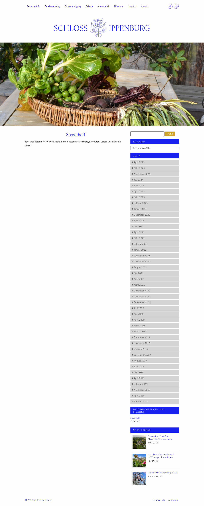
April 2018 (139, 395)
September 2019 (142, 354)
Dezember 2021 (142, 255)
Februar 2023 (141, 203)
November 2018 (142, 389)
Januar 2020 (140, 331)
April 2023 (139, 191)
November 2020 (142, 296)
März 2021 (139, 284)
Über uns (118, 6)
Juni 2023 (139, 185)
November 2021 (142, 261)
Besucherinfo (33, 6)
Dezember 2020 (142, 290)
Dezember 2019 (142, 337)
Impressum (172, 500)
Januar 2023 (140, 208)
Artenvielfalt (103, 6)
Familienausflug (52, 6)
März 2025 (139, 168)
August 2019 (140, 360)
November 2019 (142, 343)
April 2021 (139, 279)
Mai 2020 (138, 314)
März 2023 (139, 197)
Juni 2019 (139, 366)
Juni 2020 (139, 308)
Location (132, 6)
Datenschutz (159, 500)
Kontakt (144, 6)
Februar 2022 (141, 244)
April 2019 (139, 378)
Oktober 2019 (141, 349)
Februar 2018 (141, 401)
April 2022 (139, 232)
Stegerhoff (75, 134)
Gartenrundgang (73, 6)
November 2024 (142, 173)
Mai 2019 (138, 372)
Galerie (89, 6)
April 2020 (139, 319)
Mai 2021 (138, 273)
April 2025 (139, 162)
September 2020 (142, 302)
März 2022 (139, 238)
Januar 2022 (140, 249)
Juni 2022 (139, 220)
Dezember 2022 (142, 214)
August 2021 (140, 267)
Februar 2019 (141, 384)
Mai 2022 (138, 226)
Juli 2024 (138, 179)
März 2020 (139, 325)
